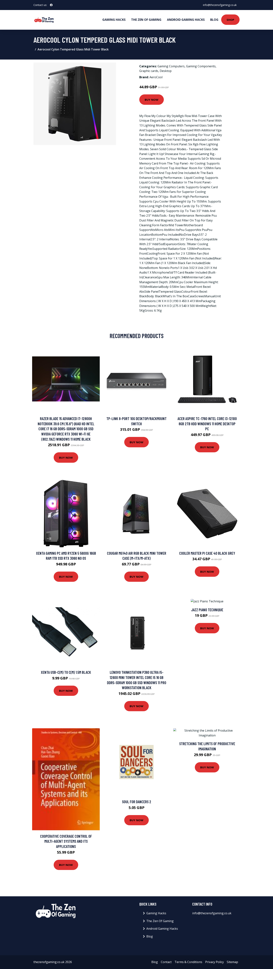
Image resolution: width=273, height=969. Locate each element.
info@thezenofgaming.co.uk (220, 5)
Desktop (166, 71)
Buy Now (151, 99)
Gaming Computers (171, 66)
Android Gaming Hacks (186, 20)
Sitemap (232, 962)
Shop (230, 20)
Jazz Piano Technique (207, 609)
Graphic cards (148, 71)
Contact (166, 962)
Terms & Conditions (188, 962)
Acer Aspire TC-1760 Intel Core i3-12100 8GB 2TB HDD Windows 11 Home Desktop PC (207, 423)
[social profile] (51, 5)
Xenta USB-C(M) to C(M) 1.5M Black (66, 672)
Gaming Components (201, 66)
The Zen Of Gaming (146, 20)
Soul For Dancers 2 (136, 801)
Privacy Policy (214, 962)
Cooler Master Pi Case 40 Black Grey (207, 553)
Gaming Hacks (114, 20)
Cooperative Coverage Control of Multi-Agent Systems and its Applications (66, 841)
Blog (214, 20)
